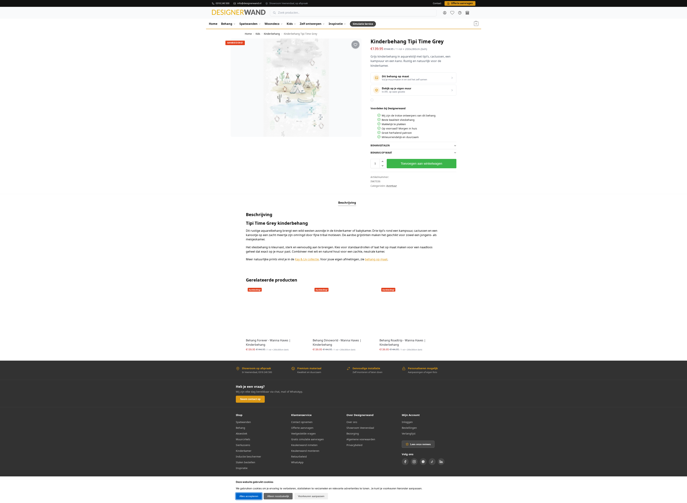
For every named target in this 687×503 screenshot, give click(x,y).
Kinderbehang (272, 33)
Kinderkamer (243, 450)
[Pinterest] (423, 461)
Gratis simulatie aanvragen (307, 439)
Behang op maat (381, 152)
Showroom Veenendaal (360, 427)
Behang (240, 427)
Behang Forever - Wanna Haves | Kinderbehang (268, 342)
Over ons (351, 422)
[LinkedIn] (441, 461)
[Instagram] (414, 461)
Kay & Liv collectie (307, 259)
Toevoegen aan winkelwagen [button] (277, 357)
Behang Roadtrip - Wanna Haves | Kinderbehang (403, 342)
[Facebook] (405, 461)
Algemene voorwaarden (360, 439)
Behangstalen (380, 145)
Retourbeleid (299, 456)
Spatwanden (243, 422)
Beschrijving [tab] (347, 203)
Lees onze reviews (420, 444)
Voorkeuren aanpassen (311, 496)
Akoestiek (241, 433)
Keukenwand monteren (305, 450)
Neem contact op (250, 399)
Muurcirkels (243, 439)
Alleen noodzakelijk (278, 496)
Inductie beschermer (248, 456)
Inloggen (407, 422)
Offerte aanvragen (302, 427)
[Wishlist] (302, 291)
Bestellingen (409, 427)
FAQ (460, 13)
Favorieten (452, 13)
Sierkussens (243, 445)
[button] (476, 24)
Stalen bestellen (245, 462)
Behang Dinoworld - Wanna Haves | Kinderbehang (337, 342)
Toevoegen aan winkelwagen (421, 163)
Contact (437, 3)
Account (444, 13)
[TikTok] (432, 461)
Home (248, 33)
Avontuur (391, 186)
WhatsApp (297, 462)
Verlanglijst (408, 433)
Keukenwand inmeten (304, 445)
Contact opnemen (302, 422)
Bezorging (352, 433)
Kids (258, 33)
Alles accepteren (248, 496)
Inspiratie (241, 468)
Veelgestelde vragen (303, 433)
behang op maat (376, 259)
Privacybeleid (354, 445)
